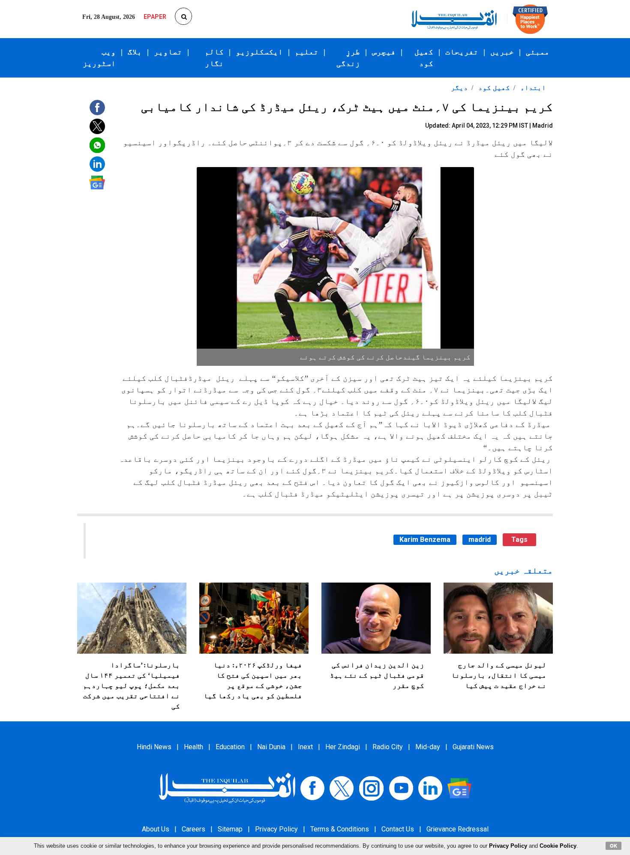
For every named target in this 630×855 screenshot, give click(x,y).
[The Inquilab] (227, 787)
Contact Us (397, 829)
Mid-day (427, 747)
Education (230, 747)
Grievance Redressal (457, 829)
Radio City (387, 747)
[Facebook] (312, 787)
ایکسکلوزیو (259, 52)
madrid (479, 539)
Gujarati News (473, 747)
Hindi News (154, 747)
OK (613, 845)
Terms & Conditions (339, 829)
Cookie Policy (558, 846)
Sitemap (230, 829)
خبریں (502, 52)
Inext (305, 747)
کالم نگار (214, 58)
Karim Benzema (424, 539)
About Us (155, 829)
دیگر (459, 87)
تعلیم (306, 52)
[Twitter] (342, 787)
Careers (193, 829)
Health (193, 747)
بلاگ (135, 52)
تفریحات (461, 52)
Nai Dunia (271, 747)
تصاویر (168, 52)
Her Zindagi (342, 747)
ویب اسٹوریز (99, 58)
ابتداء (532, 87)
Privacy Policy (276, 829)
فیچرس (384, 52)
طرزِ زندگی (348, 58)
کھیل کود (423, 58)
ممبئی (537, 52)
